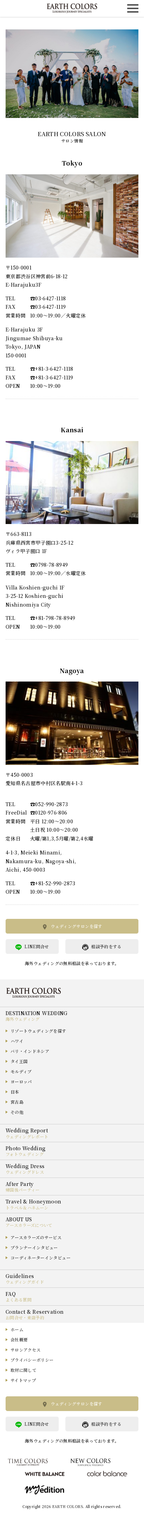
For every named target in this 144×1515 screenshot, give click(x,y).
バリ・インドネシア (29, 1051)
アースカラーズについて (29, 1225)
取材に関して (23, 1370)
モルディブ (21, 1071)
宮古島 (16, 1102)
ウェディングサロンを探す (76, 926)
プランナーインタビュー (34, 1247)
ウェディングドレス (25, 1172)
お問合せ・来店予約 (25, 1317)
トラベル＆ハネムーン (27, 1207)
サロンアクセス (25, 1350)
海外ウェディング (23, 1019)
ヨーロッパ (21, 1081)
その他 (16, 1112)
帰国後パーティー (23, 1190)
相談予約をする (106, 946)
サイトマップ (23, 1380)
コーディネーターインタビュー (40, 1258)
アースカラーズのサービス (36, 1237)
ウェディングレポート (27, 1136)
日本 (14, 1092)
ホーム (16, 1329)
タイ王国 (19, 1061)
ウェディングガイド (25, 1282)
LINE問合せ (36, 946)
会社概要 (19, 1339)
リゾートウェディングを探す (38, 1031)
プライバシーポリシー (32, 1360)
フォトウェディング (25, 1154)
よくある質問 (18, 1300)
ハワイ (16, 1041)
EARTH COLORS (67, 1506)
